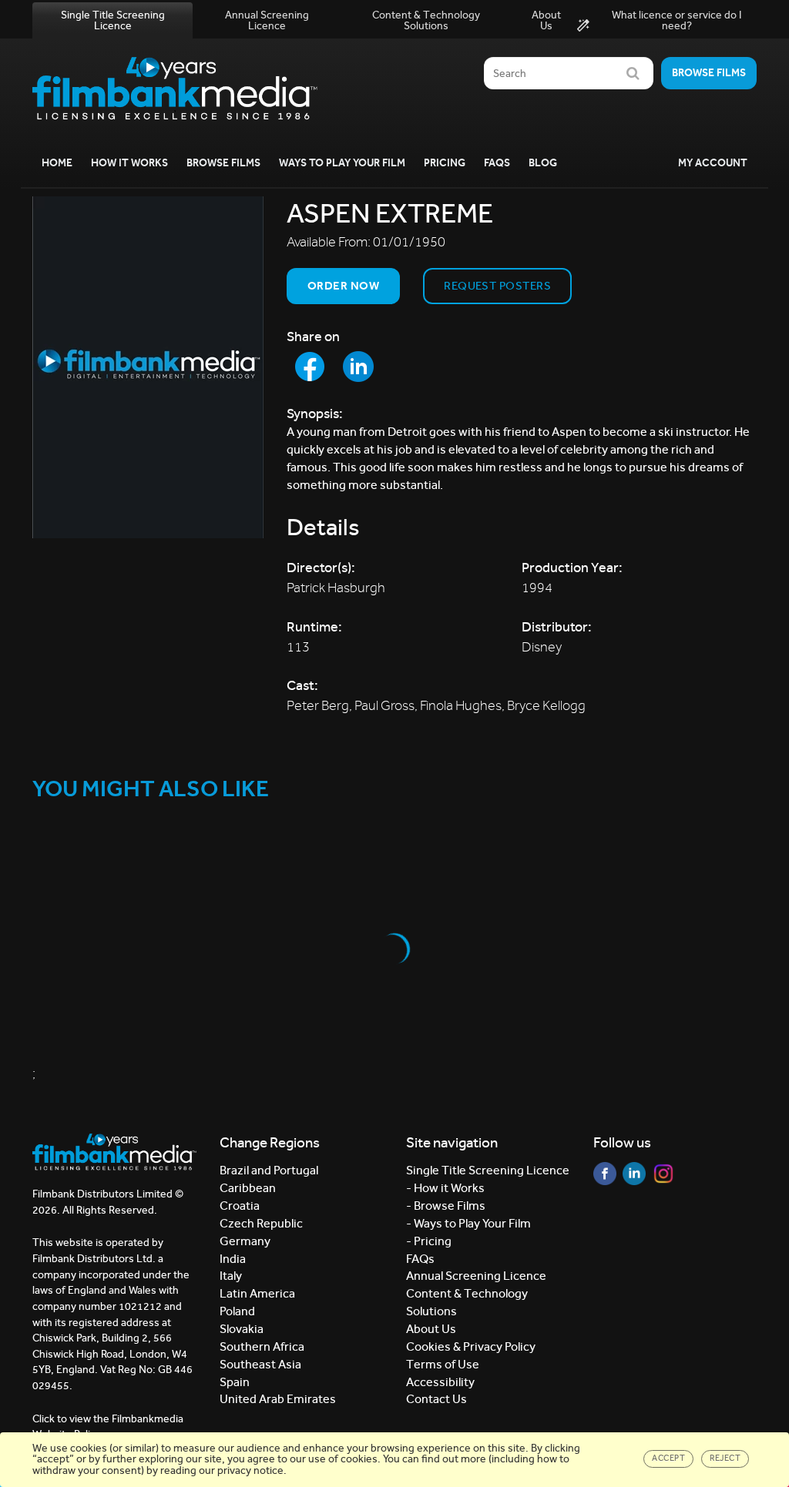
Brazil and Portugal (269, 1170)
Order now (343, 286)
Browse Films (223, 162)
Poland (237, 1311)
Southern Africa (262, 1346)
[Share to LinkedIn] (358, 366)
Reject (725, 1458)
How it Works (129, 162)
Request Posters (497, 286)
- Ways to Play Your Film (468, 1223)
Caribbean (248, 1188)
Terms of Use (442, 1364)
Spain (235, 1382)
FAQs (497, 162)
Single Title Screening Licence (113, 20)
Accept (668, 1458)
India (233, 1258)
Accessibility (440, 1382)
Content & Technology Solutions (426, 20)
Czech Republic (261, 1223)
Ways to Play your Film (342, 162)
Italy (231, 1275)
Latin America (257, 1293)
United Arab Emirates (278, 1399)
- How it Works (445, 1188)
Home (57, 162)
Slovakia (242, 1328)
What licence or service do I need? (676, 21)
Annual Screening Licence (267, 20)
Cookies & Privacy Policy (471, 1346)
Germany (245, 1241)
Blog (543, 162)
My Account (712, 162)
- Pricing (429, 1241)
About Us (546, 20)
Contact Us (436, 1399)
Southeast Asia (260, 1364)
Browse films (709, 72)
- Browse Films (445, 1205)
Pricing (444, 162)
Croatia (240, 1205)
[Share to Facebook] (310, 366)
